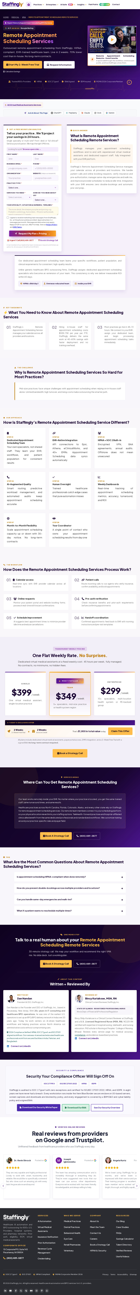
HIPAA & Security (98, 1250)
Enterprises (51, 4)
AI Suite (66, 4)
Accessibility (122, 1274)
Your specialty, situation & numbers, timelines (30, 205)
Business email (14, 164)
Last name (38, 154)
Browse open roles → (32, 149)
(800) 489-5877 (88, 835)
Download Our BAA (76, 1107)
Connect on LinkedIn (21, 1046)
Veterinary (69, 1250)
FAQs (118, 1233)
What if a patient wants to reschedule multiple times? (44, 910)
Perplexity (73, 113)
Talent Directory (124, 1244)
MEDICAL (15, 17)
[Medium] (31, 1291)
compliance (80, 1035)
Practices (37, 4)
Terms (112, 1274)
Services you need (16, 193)
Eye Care (68, 1238)
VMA (24, 17)
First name (12, 154)
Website (44, 173)
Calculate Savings (12, 71)
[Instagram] (36, 1291)
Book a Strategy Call (71, 753)
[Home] (28, 4)
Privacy (105, 1274)
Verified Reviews (124, 1250)
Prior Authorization (47, 1242)
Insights (80, 4)
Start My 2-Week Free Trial (23, 64)
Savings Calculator (125, 1238)
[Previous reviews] (3, 1186)
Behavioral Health (72, 1233)
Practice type (14, 183)
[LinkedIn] (5, 1291)
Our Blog (120, 1221)
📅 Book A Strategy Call (48, 240)
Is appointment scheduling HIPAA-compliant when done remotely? (51, 876)
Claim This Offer (120, 731)
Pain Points (99, 4)
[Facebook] (16, 1291)
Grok (99, 113)
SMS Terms (17, 227)
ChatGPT (57, 113)
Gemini (111, 113)
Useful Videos (122, 1256)
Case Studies (122, 1227)
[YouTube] (10, 1291)
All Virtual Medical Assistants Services (24, 105)
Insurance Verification (48, 1236)
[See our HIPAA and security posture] (129, 82)
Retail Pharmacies (72, 1244)
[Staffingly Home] (17, 1217)
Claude (87, 113)
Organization (14, 173)
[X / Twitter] (21, 1291)
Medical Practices (72, 1221)
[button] (112, 39)
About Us (94, 1221)
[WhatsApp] (47, 1291)
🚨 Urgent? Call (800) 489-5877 (20, 240)
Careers (93, 1238)
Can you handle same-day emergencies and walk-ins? (44, 899)
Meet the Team (97, 1227)
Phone (36, 164)
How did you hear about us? (44, 194)
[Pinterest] (42, 1291)
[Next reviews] (136, 1186)
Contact (116, 4)
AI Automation (44, 1221)
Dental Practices (72, 1227)
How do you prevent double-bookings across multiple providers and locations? (58, 888)
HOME (6, 17)
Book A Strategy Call (57, 835)
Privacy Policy (51, 225)
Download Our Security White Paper (40, 1107)
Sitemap (133, 1274)
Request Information (61, 64)
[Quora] (26, 1291)
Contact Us (95, 1233)
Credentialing (44, 1258)
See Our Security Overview (107, 1107)
